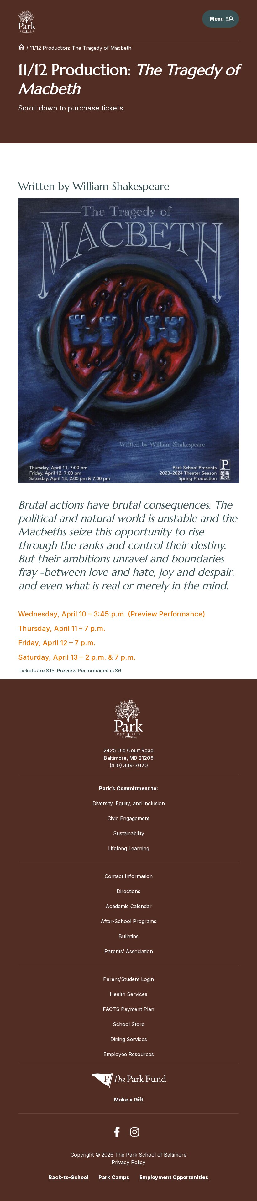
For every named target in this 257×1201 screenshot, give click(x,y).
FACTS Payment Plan (128, 1009)
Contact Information (129, 876)
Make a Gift (128, 1099)
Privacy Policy (128, 1162)
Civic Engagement (128, 818)
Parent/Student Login (128, 979)
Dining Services (128, 1039)
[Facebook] (117, 1132)
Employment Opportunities (173, 1177)
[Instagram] (135, 1132)
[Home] (21, 48)
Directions (128, 891)
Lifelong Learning (128, 848)
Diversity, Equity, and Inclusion (128, 803)
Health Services (128, 994)
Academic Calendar (129, 906)
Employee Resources (128, 1054)
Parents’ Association (128, 951)
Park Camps (113, 1177)
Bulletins (128, 936)
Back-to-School (68, 1177)
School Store (128, 1024)
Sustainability (128, 833)
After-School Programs (128, 921)
